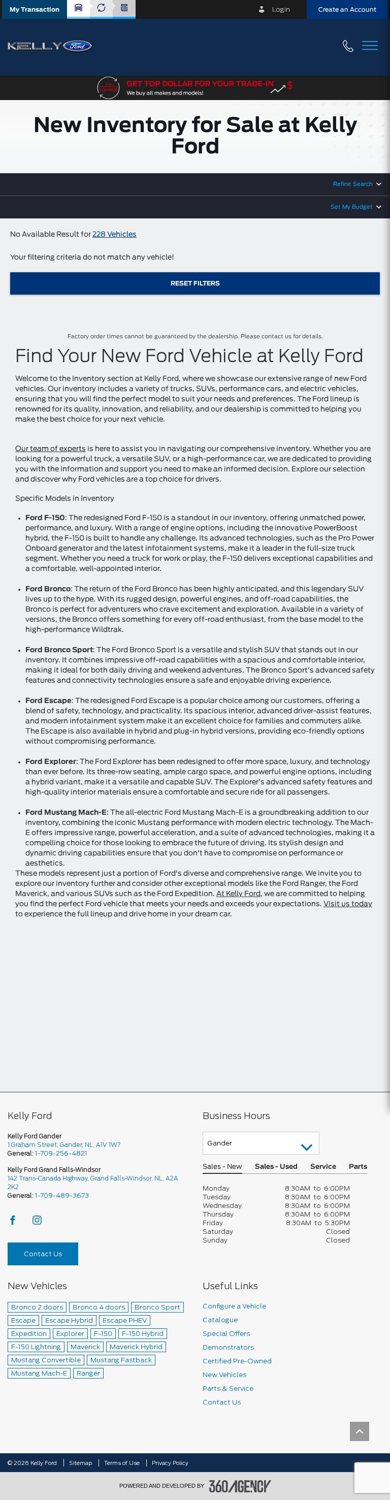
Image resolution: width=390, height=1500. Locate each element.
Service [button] (323, 1167)
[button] (34, 9)
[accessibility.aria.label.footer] (240, 1486)
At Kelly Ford (238, 894)
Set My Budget (352, 207)
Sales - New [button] (222, 1167)
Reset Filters (195, 283)
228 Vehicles (114, 234)
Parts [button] (358, 1167)
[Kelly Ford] (10, 1431)
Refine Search (353, 184)
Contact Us (43, 1254)
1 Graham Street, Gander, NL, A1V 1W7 (64, 1144)
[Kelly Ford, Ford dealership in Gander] (54, 47)
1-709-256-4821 (61, 1153)
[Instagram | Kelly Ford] (37, 1223)
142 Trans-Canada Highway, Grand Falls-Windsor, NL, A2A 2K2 (93, 1182)
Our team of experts (50, 449)
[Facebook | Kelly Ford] (13, 1223)
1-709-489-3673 (62, 1195)
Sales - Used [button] (276, 1167)
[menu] (369, 46)
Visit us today (347, 904)
